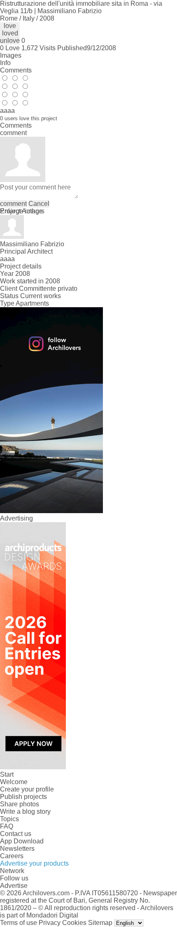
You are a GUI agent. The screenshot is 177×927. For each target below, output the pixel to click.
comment (13, 203)
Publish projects (23, 796)
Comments (16, 70)
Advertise (14, 885)
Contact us (15, 833)
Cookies (74, 922)
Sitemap (100, 922)
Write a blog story (25, 811)
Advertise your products (34, 863)
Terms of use (18, 922)
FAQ (6, 826)
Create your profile (27, 789)
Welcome (14, 781)
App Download (22, 841)
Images (10, 55)
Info (5, 62)
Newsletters (17, 848)
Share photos (19, 804)
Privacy (50, 922)
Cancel (38, 203)
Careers (11, 855)
